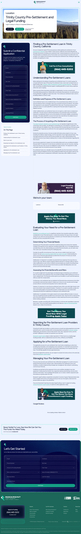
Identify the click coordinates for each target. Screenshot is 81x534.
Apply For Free (51, 216)
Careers (65, 513)
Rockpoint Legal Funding (39, 336)
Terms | (53, 521)
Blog (76, 509)
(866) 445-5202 (63, 69)
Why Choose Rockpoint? (51, 509)
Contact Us (65, 509)
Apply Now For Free (62, 392)
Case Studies (32, 513)
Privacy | (50, 521)
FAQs (76, 511)
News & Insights (33, 511)
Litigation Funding (50, 511)
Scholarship (32, 517)
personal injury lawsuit (38, 51)
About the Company (34, 509)
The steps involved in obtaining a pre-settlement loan (46, 124)
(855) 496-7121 (19, 29)
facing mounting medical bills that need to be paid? (54, 254)
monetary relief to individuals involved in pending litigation (57, 84)
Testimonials (32, 515)
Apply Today (61, 316)
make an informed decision (70, 303)
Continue (15, 117)
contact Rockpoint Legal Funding (41, 384)
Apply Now (10, 29)
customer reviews (73, 330)
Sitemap (56, 521)
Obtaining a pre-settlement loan (41, 233)
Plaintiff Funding (49, 513)
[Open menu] (79, 2)
